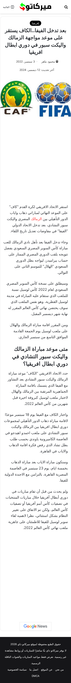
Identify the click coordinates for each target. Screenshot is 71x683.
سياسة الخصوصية (17, 669)
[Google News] (35, 626)
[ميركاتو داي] (35, 7)
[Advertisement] (35, 160)
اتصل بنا (33, 669)
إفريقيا (35, 23)
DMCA (35, 675)
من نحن (59, 669)
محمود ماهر (48, 61)
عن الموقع (46, 669)
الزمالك (36, 219)
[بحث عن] (66, 8)
